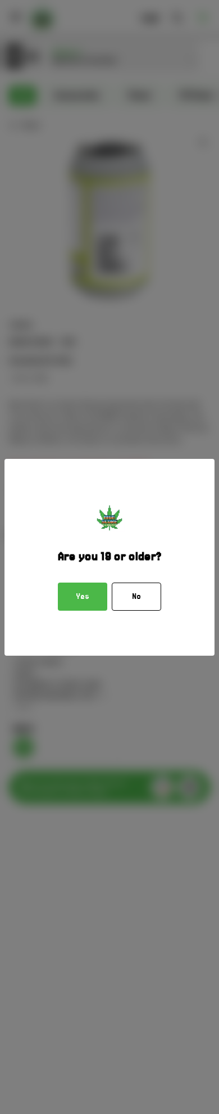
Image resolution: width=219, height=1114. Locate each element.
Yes (82, 596)
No (136, 596)
